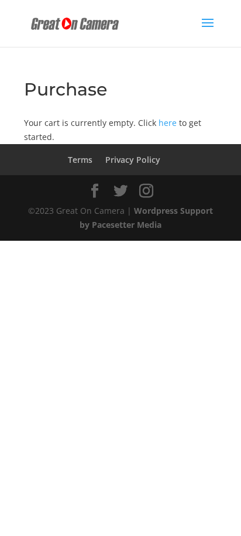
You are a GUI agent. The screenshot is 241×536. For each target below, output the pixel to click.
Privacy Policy (132, 159)
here (168, 122)
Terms (80, 159)
